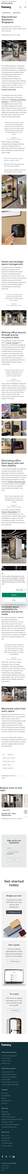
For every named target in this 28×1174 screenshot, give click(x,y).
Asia (4, 754)
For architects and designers (11, 1124)
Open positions (6, 1100)
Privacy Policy (10, 853)
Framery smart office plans (10, 1084)
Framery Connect (12, 343)
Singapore (10, 754)
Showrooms (5, 1140)
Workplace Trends (7, 1122)
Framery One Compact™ (9, 1056)
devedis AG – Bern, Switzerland (9, 814)
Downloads (5, 1112)
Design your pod (15, 912)
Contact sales (6, 1138)
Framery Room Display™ (9, 1077)
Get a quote (15, 961)
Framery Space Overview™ (10, 1082)
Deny (14, 600)
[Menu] (25, 7)
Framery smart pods (9, 89)
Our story (5, 1093)
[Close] (25, 2)
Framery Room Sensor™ (9, 1074)
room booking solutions (9, 761)
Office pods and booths (9, 1052)
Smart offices (16, 12)
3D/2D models (6, 1114)
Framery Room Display (9, 512)
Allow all (14, 595)
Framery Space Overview (16, 482)
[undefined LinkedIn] (25, 776)
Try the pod (15, 1010)
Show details (19, 590)
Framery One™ (6, 1058)
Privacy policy (5, 1168)
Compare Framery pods (9, 1127)
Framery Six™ (6, 1063)
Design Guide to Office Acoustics (12, 1119)
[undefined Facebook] (19, 776)
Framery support (7, 1145)
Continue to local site (7, 3)
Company (5, 1089)
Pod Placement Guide (8, 1117)
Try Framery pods (7, 1143)
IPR (2, 1170)
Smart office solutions (9, 1068)
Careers (4, 1098)
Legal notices (5, 1165)
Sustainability (6, 1095)
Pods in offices (6, 12)
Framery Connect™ (8, 1072)
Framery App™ (6, 1079)
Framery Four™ (6, 1061)
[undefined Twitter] (22, 776)
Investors (4, 1103)
